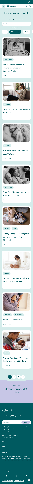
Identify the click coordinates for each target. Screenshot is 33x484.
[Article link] (16, 57)
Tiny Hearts (9, 471)
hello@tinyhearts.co (12, 435)
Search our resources (16, 20)
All (5, 32)
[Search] (29, 24)
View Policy (8, 431)
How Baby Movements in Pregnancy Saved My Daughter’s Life (13, 68)
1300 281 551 (9, 437)
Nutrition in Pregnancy (13, 320)
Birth (27, 32)
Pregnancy (15, 32)
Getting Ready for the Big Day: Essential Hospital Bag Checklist (16, 237)
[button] (3, 6)
